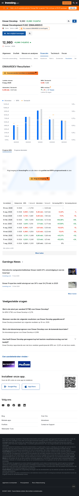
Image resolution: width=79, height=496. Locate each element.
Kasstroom (43, 58)
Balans (36, 58)
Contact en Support (47, 424)
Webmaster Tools (8, 429)
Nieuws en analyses (30, 53)
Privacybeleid (24, 482)
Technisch (55, 53)
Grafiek (16, 53)
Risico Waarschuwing (38, 482)
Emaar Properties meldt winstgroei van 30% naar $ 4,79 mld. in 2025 (30, 283)
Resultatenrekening (25, 58)
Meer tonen (72, 294)
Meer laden (39, 253)
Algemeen (6, 53)
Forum (64, 53)
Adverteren (45, 420)
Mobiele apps (6, 420)
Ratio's (51, 58)
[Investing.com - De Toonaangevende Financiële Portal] (12, 3)
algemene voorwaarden (9, 482)
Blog (3, 416)
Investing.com (6, 276)
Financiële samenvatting (9, 58)
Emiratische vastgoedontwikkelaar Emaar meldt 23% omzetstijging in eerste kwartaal (33, 271)
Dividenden (59, 58)
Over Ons (44, 416)
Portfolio (4, 424)
